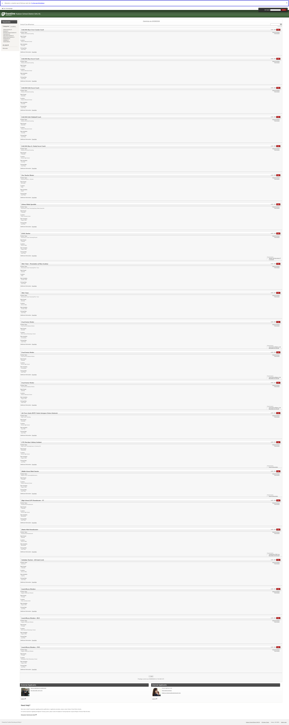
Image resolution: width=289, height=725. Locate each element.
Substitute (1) (6, 40)
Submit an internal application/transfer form (171, 693)
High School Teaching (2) (8, 35)
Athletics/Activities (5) (7, 29)
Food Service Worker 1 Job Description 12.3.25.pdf (275, 347)
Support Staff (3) (6, 41)
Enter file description (273, 467)
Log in (23, 698)
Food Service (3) (6, 34)
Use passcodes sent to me (36, 690)
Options (279, 26)
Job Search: (267, 9)
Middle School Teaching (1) (8, 37)
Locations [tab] (13, 26)
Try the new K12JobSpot (37, 3)
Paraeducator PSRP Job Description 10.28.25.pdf (274, 555)
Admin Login (284, 722)
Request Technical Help (28, 715)
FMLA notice (5, 48)
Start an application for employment (38, 688)
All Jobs (5, 45)
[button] (286, 3)
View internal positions (167, 690)
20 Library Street (265, 722)
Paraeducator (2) (6, 38)
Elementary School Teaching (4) (9, 32)
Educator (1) (5, 31)
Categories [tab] (6, 26)
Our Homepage (7, 8)
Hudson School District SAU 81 (253, 722)
